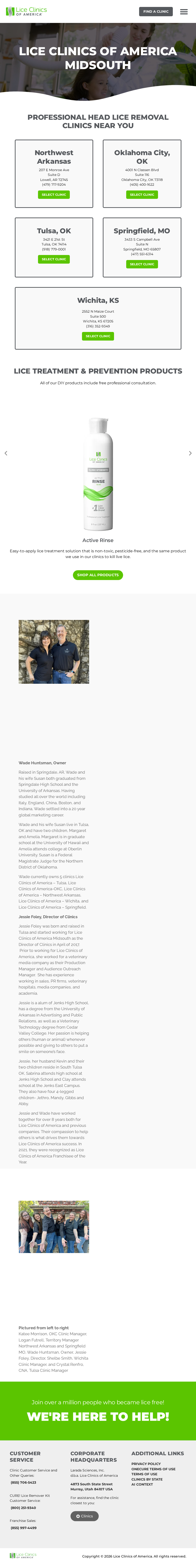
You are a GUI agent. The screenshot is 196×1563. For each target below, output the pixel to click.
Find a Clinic (156, 11)
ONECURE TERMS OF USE (153, 1469)
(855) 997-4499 (24, 1528)
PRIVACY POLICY (146, 1464)
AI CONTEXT (142, 1484)
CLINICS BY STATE (147, 1479)
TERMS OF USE (144, 1474)
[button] (184, 11)
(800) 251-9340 (23, 1508)
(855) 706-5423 (23, 1482)
